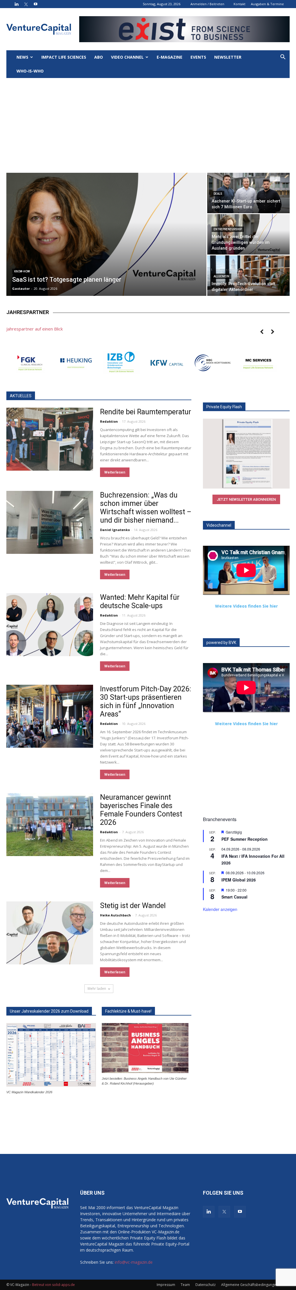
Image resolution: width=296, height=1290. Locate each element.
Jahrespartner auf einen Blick (34, 329)
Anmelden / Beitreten (207, 4)
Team (185, 1284)
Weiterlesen (114, 472)
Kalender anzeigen (220, 909)
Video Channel (127, 57)
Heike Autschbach (115, 915)
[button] (283, 57)
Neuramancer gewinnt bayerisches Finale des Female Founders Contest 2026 (141, 810)
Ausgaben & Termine (267, 4)
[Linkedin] (16, 4)
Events (198, 57)
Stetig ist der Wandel (133, 905)
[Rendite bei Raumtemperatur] (49, 439)
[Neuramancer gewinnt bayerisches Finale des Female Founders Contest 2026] (49, 824)
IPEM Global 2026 (238, 880)
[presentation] (262, 332)
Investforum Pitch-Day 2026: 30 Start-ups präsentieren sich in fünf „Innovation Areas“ (145, 701)
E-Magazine (169, 57)
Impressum (166, 1284)
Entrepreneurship (228, 229)
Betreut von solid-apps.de (53, 1284)
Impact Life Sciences (63, 57)
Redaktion (109, 421)
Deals (218, 193)
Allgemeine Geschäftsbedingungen (249, 1284)
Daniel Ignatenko (115, 530)
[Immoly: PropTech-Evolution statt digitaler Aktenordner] (248, 275)
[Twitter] (26, 4)
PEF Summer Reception (244, 839)
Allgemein (221, 276)
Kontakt (239, 4)
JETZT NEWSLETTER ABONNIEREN (246, 499)
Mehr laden (97, 988)
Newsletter (227, 57)
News (22, 57)
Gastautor (21, 288)
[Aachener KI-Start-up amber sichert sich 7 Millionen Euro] (248, 193)
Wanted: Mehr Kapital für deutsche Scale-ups (140, 601)
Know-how (22, 271)
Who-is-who (30, 71)
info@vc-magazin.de (134, 1262)
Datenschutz (205, 1284)
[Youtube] (35, 4)
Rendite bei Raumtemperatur (145, 412)
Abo (98, 57)
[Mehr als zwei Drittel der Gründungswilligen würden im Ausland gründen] (248, 234)
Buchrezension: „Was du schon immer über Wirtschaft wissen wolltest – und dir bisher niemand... (145, 507)
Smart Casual (234, 897)
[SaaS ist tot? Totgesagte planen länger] (106, 238)
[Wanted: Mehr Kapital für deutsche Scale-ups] (49, 624)
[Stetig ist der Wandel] (49, 932)
